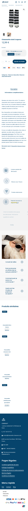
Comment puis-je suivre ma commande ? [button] (11, 280)
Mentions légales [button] (6, 473)
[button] (25, 2)
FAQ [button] (3, 487)
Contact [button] (8, 487)
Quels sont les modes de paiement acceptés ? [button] (9, 291)
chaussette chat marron (8, 134)
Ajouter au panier (19, 61)
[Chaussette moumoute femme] (7, 365)
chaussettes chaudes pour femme (10, 140)
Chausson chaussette (11, 5)
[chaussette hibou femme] (7, 315)
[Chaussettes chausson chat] (7, 340)
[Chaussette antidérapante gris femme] (7, 389)
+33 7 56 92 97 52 (7, 431)
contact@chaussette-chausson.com (12, 435)
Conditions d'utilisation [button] (8, 476)
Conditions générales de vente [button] (10, 465)
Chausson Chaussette (4, 5)
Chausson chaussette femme (19, 5)
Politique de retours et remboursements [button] (13, 470)
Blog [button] (14, 487)
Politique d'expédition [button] (8, 467)
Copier (18, 54)
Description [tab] (14, 89)
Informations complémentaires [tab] (14, 92)
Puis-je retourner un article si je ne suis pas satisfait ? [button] (11, 270)
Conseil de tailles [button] (10, 262)
